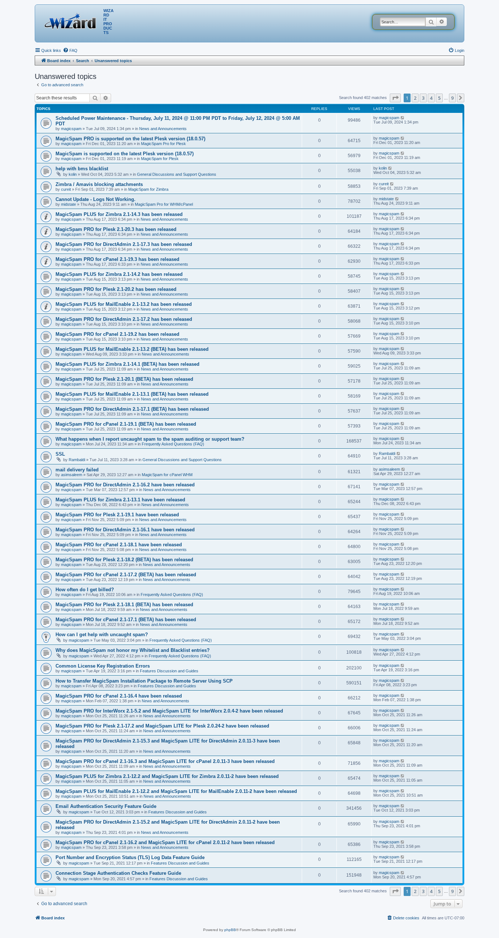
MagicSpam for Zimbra (148, 189)
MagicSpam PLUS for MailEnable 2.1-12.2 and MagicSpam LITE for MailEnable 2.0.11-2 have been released (176, 791)
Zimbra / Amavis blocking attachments (99, 184)
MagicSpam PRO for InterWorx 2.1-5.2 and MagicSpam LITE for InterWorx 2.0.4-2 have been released (169, 711)
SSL (60, 454)
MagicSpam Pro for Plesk (163, 143)
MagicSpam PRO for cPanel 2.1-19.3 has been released (117, 259)
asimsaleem (71, 474)
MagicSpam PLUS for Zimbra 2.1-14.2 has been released (119, 274)
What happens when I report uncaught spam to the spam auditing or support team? (150, 439)
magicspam (71, 128)
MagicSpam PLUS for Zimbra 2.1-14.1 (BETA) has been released (127, 364)
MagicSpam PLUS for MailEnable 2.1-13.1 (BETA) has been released (132, 394)
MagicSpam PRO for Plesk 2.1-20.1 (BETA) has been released (124, 379)
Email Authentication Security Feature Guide (106, 806)
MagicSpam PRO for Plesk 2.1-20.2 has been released (116, 289)
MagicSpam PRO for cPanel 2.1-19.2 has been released (117, 334)
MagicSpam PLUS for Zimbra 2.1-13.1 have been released (120, 499)
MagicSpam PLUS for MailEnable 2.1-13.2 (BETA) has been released (132, 349)
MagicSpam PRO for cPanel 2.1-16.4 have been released (119, 696)
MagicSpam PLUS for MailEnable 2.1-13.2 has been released (124, 304)
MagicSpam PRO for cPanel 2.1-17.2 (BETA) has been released (126, 574)
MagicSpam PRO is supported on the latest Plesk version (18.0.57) (130, 138)
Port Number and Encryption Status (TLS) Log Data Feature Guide (130, 857)
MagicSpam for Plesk (160, 158)
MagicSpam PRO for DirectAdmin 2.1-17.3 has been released (124, 244)
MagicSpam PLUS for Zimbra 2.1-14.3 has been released (119, 214)
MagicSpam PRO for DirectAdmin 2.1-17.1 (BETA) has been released (132, 409)
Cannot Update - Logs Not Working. (96, 199)
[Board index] (72, 20)
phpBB (230, 930)
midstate (68, 204)
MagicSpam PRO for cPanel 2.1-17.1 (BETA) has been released (126, 619)
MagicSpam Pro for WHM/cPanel (164, 204)
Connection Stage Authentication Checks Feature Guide (118, 873)
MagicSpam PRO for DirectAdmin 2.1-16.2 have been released (125, 484)
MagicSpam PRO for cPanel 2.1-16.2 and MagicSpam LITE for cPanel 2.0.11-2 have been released (165, 842)
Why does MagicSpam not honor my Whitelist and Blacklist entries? (133, 650)
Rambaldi (77, 459)
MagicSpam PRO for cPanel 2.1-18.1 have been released (119, 544)
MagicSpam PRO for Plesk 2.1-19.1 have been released (117, 514)
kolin (73, 174)
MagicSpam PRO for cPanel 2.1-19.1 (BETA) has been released (126, 424)
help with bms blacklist (82, 168)
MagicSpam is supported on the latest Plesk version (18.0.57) (125, 153)
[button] (395, 98)
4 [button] (431, 98)
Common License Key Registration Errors (103, 666)
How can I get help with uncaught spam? (102, 634)
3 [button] (423, 98)
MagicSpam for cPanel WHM (167, 474)
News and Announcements (163, 128)
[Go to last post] (402, 117)
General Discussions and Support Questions (176, 174)
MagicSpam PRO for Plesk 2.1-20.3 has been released (116, 229)
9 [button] (452, 98)
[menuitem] (70, 50)
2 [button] (415, 98)
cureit (66, 189)
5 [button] (439, 98)
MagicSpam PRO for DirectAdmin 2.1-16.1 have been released (125, 529)
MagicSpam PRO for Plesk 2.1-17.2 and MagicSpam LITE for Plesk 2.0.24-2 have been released (162, 726)
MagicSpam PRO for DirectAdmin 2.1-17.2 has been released (124, 319)
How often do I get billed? (85, 589)
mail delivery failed (77, 469)
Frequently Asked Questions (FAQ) (173, 444)
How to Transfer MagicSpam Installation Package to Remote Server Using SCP (144, 681)
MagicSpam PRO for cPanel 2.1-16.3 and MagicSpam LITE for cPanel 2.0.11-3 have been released (165, 761)
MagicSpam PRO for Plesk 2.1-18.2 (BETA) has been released (124, 559)
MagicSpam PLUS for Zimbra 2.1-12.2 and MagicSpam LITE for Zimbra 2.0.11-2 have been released (167, 776)
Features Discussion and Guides (169, 671)
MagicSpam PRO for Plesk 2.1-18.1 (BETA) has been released (124, 604)
